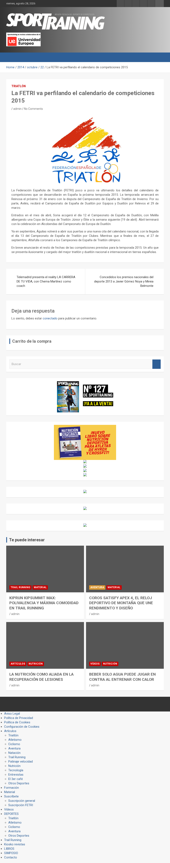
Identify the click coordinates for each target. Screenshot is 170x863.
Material (40, 587)
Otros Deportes (18, 783)
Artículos (18, 663)
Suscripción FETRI (20, 805)
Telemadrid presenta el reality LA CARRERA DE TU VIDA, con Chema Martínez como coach (46, 281)
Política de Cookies (17, 722)
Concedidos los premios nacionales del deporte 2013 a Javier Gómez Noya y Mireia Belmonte (123, 281)
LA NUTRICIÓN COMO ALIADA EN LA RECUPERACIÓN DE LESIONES (41, 677)
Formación (11, 788)
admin (17, 108)
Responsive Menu (159, 3)
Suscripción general (21, 801)
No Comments (33, 108)
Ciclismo (14, 744)
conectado (50, 318)
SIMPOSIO (11, 853)
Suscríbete (11, 796)
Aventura (97, 587)
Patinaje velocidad (20, 761)
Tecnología (15, 770)
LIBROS (9, 849)
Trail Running (20, 587)
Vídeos (95, 663)
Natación (14, 753)
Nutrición (36, 663)
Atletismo (15, 740)
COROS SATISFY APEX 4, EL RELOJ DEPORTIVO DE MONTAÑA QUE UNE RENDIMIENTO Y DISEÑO (121, 602)
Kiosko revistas (14, 844)
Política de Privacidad (18, 718)
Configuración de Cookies (21, 727)
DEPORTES (11, 814)
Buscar (156, 364)
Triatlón (18, 86)
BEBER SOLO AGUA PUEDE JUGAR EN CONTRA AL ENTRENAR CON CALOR (122, 677)
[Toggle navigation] (11, 57)
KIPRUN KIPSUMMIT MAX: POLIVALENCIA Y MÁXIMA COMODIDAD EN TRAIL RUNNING (44, 602)
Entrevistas (15, 774)
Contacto (10, 857)
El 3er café (15, 779)
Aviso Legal (12, 713)
